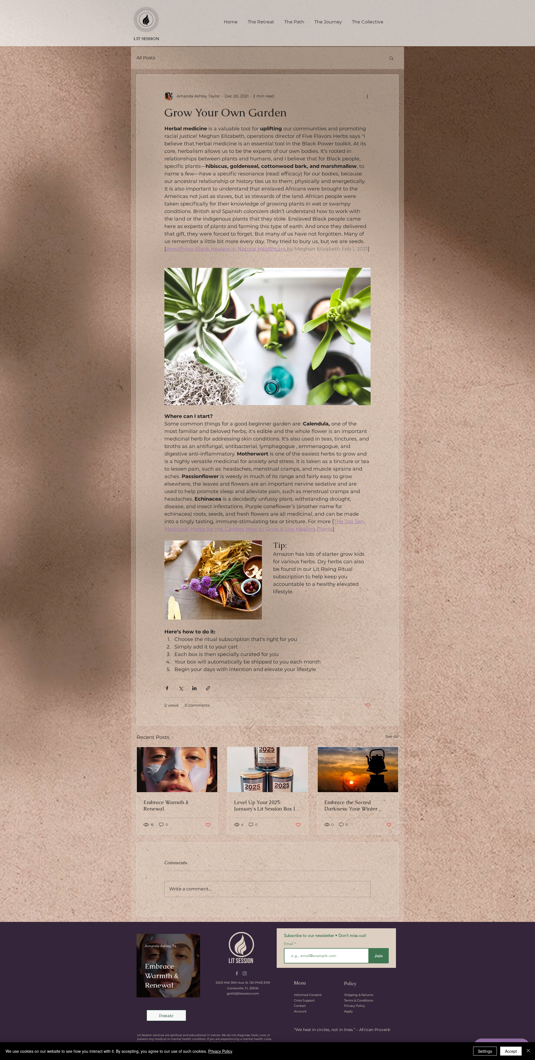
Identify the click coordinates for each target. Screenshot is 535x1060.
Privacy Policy (220, 1051)
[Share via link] (208, 688)
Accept (511, 1051)
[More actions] (367, 96)
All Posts (146, 57)
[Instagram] (244, 973)
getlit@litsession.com (243, 993)
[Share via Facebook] (167, 688)
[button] (391, 58)
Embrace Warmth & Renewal (166, 805)
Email (289, 944)
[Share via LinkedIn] (194, 688)
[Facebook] (237, 973)
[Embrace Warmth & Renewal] (177, 769)
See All (391, 736)
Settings (485, 1051)
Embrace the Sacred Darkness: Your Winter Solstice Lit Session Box (351, 805)
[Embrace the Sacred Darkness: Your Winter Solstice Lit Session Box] (358, 769)
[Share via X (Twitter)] (180, 688)
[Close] (528, 1051)
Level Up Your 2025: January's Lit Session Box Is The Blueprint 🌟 (265, 805)
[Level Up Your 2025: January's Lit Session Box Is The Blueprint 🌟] (267, 769)
